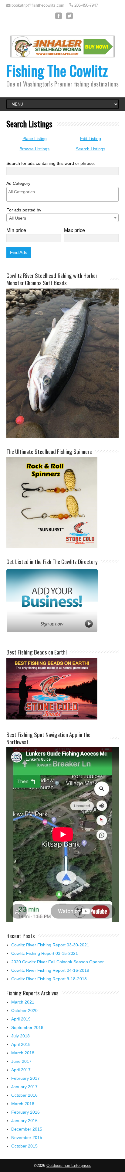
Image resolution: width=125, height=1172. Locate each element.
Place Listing (34, 138)
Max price (74, 230)
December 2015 (26, 1129)
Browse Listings (34, 148)
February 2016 (25, 1112)
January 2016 (24, 1120)
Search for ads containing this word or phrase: (50, 163)
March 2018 (22, 1052)
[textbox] (64, 191)
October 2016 (24, 1095)
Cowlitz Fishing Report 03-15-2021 (44, 953)
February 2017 (25, 1078)
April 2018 (21, 1044)
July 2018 (20, 1035)
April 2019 (21, 1019)
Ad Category (18, 183)
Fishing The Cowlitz (57, 70)
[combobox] (62, 218)
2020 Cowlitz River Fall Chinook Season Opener (57, 961)
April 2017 (21, 1069)
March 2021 (22, 1002)
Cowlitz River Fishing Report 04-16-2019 (50, 970)
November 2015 (26, 1137)
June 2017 (21, 1061)
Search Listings (90, 148)
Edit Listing (90, 138)
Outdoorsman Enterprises (68, 1166)
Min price (16, 230)
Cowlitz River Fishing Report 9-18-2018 (49, 978)
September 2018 (27, 1027)
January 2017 (24, 1086)
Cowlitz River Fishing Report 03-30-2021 (50, 944)
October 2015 (24, 1146)
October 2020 (24, 1010)
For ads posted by (23, 209)
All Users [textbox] (17, 218)
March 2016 (22, 1103)
